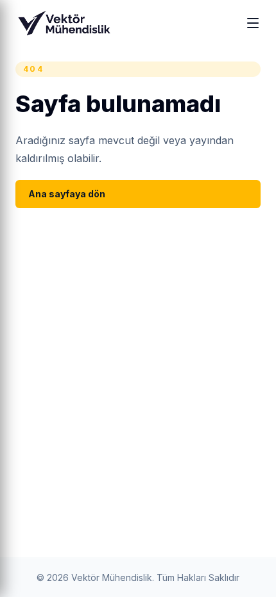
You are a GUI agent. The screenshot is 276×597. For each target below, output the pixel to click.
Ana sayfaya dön (66, 193)
